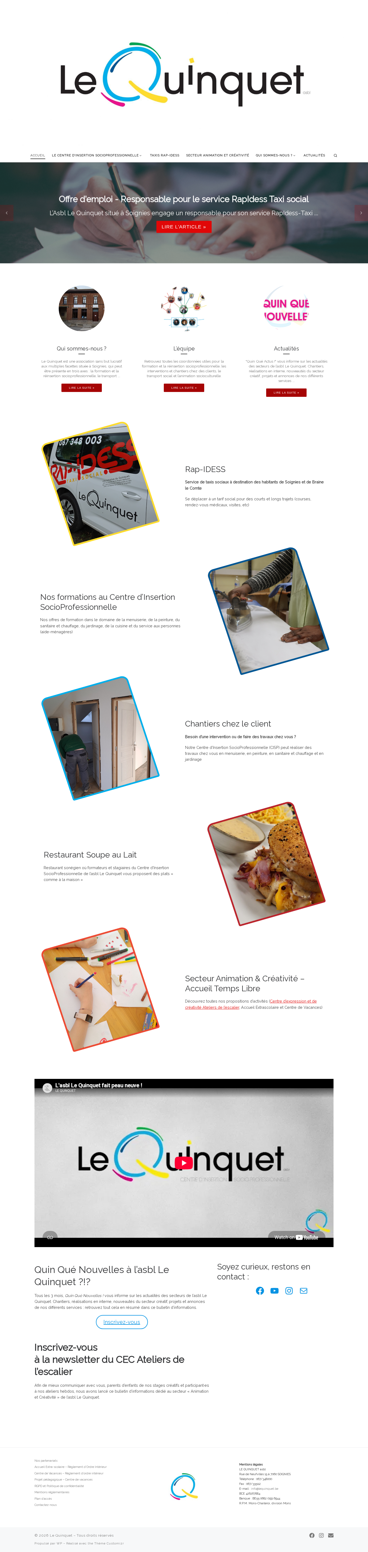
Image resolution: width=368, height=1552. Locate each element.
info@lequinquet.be (264, 1489)
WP (59, 1543)
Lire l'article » (184, 226)
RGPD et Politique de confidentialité (59, 1486)
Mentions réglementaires (51, 1492)
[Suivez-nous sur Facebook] (312, 1535)
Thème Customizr (109, 1543)
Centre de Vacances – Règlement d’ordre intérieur (68, 1473)
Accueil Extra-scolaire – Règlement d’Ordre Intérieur (70, 1467)
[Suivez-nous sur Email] (331, 1535)
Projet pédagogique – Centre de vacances (63, 1479)
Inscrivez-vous (121, 1322)
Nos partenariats (45, 1460)
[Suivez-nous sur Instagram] (321, 1535)
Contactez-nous (45, 1505)
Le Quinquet (61, 1535)
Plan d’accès (43, 1499)
